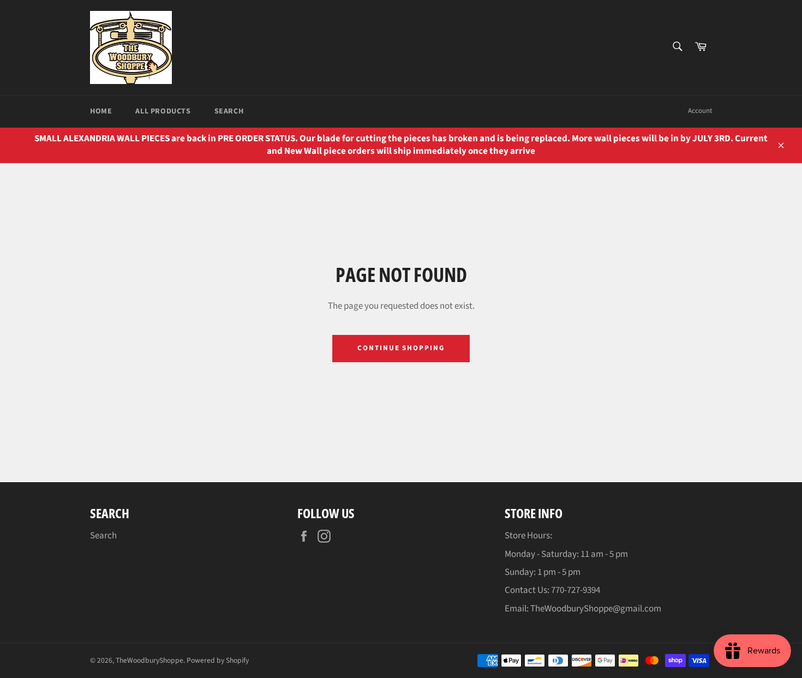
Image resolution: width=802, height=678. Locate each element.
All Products (162, 111)
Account (700, 111)
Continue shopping (401, 348)
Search (229, 111)
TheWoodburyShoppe (149, 660)
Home (101, 111)
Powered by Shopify (218, 660)
